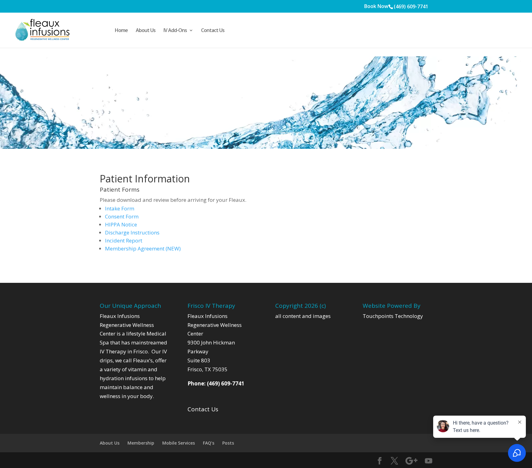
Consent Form (122, 216)
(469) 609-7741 (411, 6)
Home (121, 31)
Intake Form (119, 208)
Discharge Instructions (132, 232)
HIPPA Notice (121, 224)
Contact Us (212, 31)
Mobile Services (178, 443)
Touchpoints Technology (393, 315)
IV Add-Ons (175, 31)
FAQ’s (208, 443)
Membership (140, 443)
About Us (145, 31)
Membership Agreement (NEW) (143, 248)
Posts (228, 443)
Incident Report (123, 240)
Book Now (376, 7)
